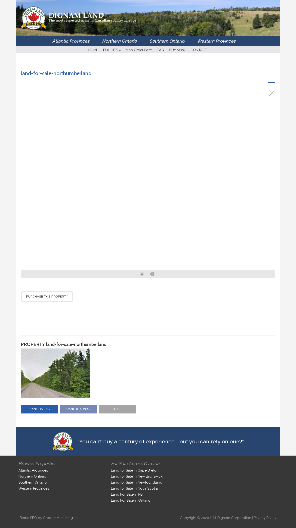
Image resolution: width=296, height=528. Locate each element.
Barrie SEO (28, 518)
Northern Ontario (119, 40)
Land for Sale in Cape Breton (135, 470)
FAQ (160, 50)
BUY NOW (177, 50)
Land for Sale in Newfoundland (136, 482)
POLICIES (112, 50)
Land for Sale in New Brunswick (137, 476)
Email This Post (78, 409)
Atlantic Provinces (70, 40)
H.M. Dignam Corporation (230, 518)
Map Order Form (139, 50)
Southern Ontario (166, 40)
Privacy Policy (265, 518)
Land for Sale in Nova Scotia (134, 488)
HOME (93, 50)
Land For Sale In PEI (127, 494)
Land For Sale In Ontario (131, 500)
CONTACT (199, 50)
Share (117, 409)
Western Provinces (216, 40)
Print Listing (39, 409)
